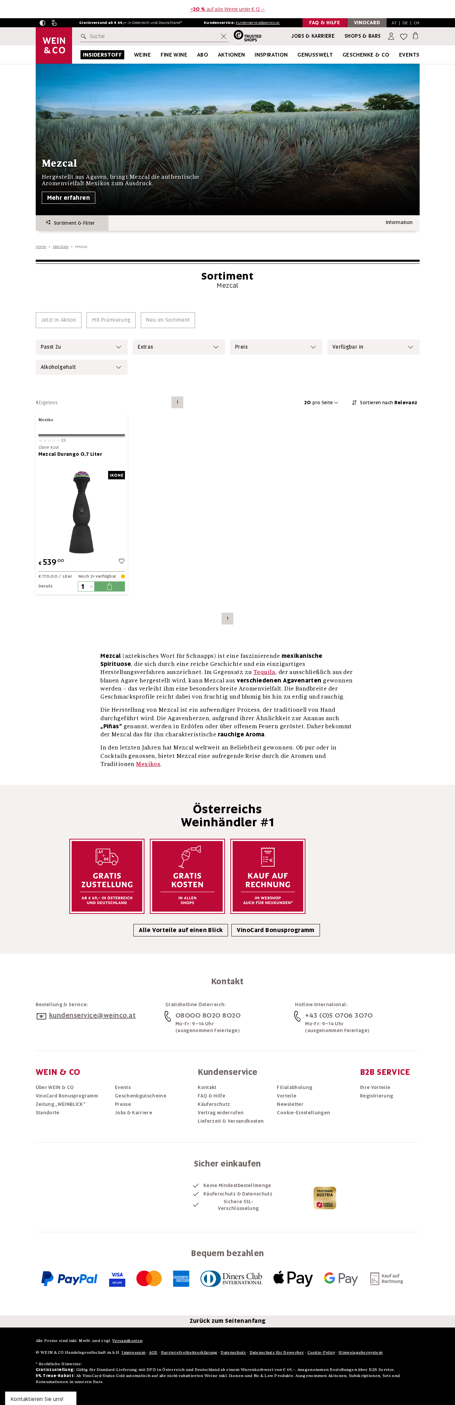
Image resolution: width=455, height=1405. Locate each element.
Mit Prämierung (111, 320)
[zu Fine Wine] (195, 55)
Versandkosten (127, 1340)
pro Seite (318, 403)
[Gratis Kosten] (187, 876)
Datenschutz (233, 1352)
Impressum (133, 1352)
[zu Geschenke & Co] (398, 55)
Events (409, 54)
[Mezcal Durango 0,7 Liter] (81, 512)
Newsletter (290, 1104)
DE (405, 23)
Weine (142, 54)
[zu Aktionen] (253, 55)
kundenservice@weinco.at (258, 22)
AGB (153, 1352)
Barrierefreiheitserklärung (189, 1352)
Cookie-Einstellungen (303, 1113)
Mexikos (148, 764)
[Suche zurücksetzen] (224, 36)
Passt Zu (51, 347)
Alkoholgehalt (58, 367)
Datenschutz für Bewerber (277, 1352)
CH (417, 23)
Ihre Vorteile (375, 1087)
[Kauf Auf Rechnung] (267, 876)
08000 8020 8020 (208, 1015)
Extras (145, 347)
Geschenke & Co (366, 54)
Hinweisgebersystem (360, 1352)
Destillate (61, 246)
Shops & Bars (363, 36)
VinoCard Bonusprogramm (275, 930)
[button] (42, 23)
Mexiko (46, 419)
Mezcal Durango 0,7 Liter (70, 454)
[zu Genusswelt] (341, 55)
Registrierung (376, 1096)
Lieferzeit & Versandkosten (231, 1121)
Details (45, 586)
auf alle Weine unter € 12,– (227, 9)
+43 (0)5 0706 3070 (338, 1015)
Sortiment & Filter (73, 223)
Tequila (264, 672)
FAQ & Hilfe (211, 1096)
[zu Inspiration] (296, 55)
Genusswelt (315, 54)
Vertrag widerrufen (220, 1113)
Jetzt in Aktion (58, 320)
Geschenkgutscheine (140, 1096)
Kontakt (207, 1087)
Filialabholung (294, 1087)
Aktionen (231, 54)
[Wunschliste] (403, 36)
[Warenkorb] (415, 35)
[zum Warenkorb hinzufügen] (109, 586)
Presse (123, 1104)
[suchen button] (84, 36)
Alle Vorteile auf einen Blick (181, 930)
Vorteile (286, 1096)
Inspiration (271, 54)
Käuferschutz (214, 1104)
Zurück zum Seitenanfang (228, 1320)
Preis (241, 347)
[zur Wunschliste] (121, 562)
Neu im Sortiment (168, 320)
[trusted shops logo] (245, 36)
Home (41, 246)
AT (394, 23)
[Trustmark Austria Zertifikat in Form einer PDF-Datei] (325, 1198)
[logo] (54, 45)
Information (399, 222)
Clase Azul (48, 447)
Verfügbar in (348, 347)
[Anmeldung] (392, 36)
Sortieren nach (388, 403)
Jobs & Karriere (312, 36)
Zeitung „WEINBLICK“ (61, 1104)
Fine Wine (174, 54)
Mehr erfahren (68, 197)
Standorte (48, 1113)
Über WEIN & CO (55, 1087)
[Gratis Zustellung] (106, 876)
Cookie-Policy (321, 1352)
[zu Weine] (159, 55)
